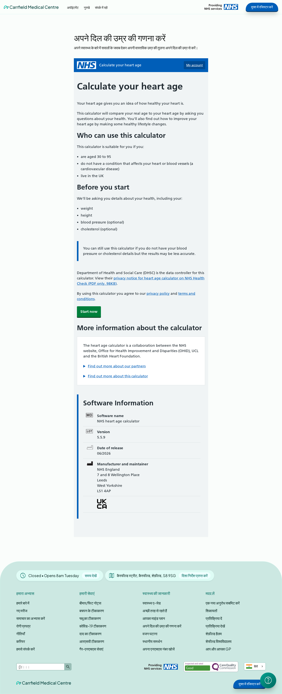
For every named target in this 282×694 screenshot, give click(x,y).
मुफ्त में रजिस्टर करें (262, 7)
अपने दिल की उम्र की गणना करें (162, 626)
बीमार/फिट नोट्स (90, 603)
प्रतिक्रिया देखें (215, 626)
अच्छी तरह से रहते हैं (155, 610)
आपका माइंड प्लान (154, 618)
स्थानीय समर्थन (152, 641)
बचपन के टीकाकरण (91, 610)
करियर (20, 641)
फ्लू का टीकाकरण (90, 618)
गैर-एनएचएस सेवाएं (91, 649)
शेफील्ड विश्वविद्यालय (219, 641)
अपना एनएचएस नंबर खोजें (159, 649)
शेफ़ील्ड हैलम (214, 633)
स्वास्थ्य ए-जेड (152, 603)
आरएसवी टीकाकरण (91, 641)
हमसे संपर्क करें (25, 649)
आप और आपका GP (218, 649)
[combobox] (255, 666)
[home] (31, 7)
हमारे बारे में (22, 603)
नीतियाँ (20, 633)
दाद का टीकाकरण (90, 633)
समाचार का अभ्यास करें (30, 618)
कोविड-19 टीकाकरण (92, 626)
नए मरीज (21, 610)
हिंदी (256, 666)
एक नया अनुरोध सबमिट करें (223, 603)
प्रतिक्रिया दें (214, 618)
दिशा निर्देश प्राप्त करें (195, 575)
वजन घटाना (150, 633)
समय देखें (91, 575)
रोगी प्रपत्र (23, 626)
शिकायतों (211, 610)
